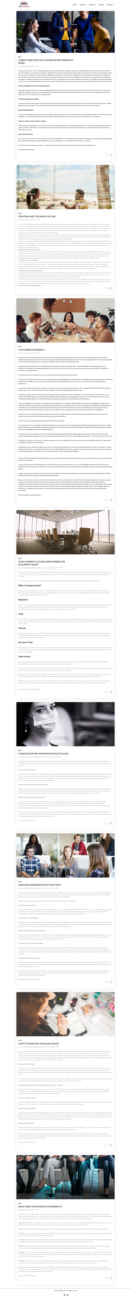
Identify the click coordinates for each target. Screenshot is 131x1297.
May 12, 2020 (51, 1047)
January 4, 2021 (31, 353)
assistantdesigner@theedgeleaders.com (32, 568)
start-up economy (60, 668)
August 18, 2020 (52, 757)
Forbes (28, 664)
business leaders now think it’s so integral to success (66, 647)
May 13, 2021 (30, 66)
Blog (20, 57)
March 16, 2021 (30, 219)
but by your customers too (69, 609)
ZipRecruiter (87, 635)
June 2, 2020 (50, 888)
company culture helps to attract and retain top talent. (50, 633)
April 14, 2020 (30, 1210)
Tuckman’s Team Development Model (39, 914)
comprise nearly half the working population (95, 662)
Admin (22, 66)
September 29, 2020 (53, 568)
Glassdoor (83, 605)
